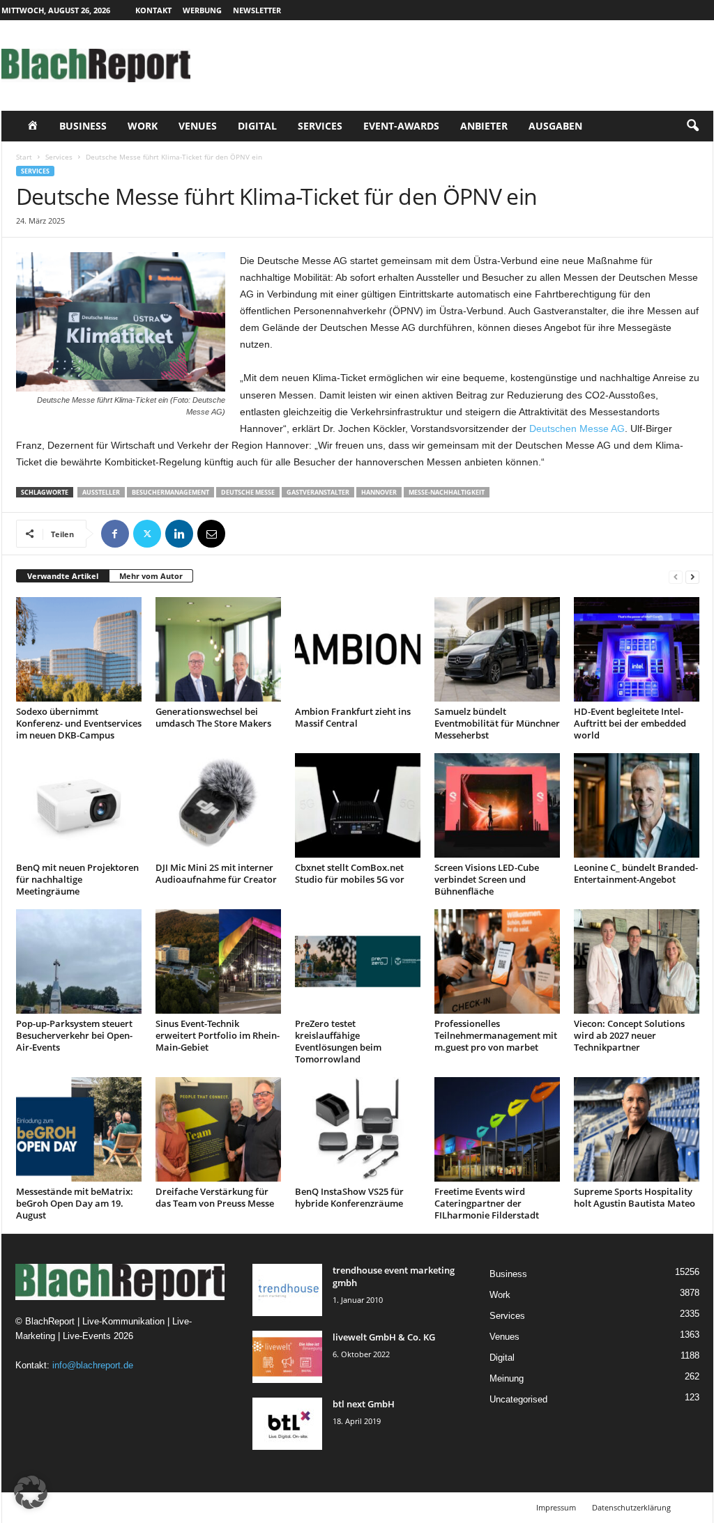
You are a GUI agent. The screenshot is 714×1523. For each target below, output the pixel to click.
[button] (692, 126)
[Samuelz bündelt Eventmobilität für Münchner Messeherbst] (497, 649)
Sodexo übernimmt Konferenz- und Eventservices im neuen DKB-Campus (79, 723)
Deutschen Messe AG (577, 428)
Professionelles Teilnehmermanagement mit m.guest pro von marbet (495, 1035)
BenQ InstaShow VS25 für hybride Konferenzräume (349, 1197)
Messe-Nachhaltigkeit (447, 492)
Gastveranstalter (318, 492)
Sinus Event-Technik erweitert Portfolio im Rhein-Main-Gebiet (217, 1035)
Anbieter (484, 125)
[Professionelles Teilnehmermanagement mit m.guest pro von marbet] (497, 961)
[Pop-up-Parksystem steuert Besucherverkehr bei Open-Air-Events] (79, 961)
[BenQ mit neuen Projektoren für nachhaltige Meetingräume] (79, 805)
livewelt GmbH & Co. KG (384, 1337)
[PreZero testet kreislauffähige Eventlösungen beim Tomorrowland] (357, 961)
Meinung (506, 1378)
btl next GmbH (364, 1404)
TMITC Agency (132, 1507)
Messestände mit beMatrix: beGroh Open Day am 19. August (74, 1203)
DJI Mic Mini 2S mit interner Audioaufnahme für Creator (216, 873)
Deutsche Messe (248, 492)
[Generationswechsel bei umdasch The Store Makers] (218, 649)
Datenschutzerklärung (631, 1507)
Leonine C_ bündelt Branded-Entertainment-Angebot (636, 873)
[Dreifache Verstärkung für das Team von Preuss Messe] (218, 1129)
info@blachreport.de (92, 1365)
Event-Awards (401, 125)
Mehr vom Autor (151, 576)
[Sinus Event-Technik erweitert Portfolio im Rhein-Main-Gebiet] (218, 961)
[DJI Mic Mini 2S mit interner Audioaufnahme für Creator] (218, 805)
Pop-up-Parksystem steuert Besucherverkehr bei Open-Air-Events (74, 1035)
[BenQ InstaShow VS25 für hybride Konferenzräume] (357, 1129)
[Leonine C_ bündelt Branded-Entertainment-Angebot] (636, 805)
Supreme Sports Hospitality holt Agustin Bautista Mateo (634, 1197)
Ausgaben (555, 125)
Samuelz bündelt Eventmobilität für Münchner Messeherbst (497, 723)
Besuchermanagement (170, 492)
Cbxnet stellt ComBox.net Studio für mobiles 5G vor (349, 873)
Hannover (379, 492)
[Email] (211, 534)
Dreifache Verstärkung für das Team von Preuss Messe (214, 1197)
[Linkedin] (179, 534)
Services (320, 125)
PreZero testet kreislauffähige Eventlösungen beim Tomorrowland (338, 1041)
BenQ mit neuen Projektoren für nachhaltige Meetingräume (77, 879)
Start (24, 157)
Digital (257, 125)
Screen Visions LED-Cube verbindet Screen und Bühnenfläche (486, 879)
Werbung (202, 10)
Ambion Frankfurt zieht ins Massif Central (353, 717)
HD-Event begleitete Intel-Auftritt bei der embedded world (630, 723)
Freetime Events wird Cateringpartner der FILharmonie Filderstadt (486, 1203)
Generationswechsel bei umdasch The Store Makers (213, 717)
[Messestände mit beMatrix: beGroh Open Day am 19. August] (79, 1129)
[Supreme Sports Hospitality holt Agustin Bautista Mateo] (636, 1129)
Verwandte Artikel (62, 576)
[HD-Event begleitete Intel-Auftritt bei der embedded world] (636, 649)
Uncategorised (518, 1399)
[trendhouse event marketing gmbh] (287, 1290)
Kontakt (153, 10)
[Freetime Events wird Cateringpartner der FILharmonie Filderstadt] (497, 1129)
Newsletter (257, 10)
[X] (147, 534)
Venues (197, 125)
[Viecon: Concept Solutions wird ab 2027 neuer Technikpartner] (636, 961)
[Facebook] (115, 534)
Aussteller (101, 492)
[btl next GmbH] (287, 1424)
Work (143, 125)
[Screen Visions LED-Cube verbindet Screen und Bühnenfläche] (497, 805)
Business (83, 125)
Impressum (556, 1507)
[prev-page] (676, 576)
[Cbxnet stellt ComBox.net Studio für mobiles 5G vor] (357, 805)
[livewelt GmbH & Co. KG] (287, 1357)
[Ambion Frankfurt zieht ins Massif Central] (357, 649)
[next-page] (692, 576)
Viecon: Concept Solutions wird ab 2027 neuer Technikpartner (629, 1035)
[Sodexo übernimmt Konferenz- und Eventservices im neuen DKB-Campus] (79, 649)
